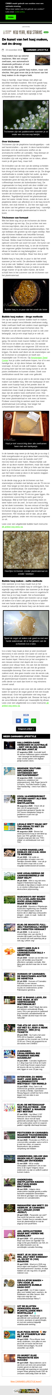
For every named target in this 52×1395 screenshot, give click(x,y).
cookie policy (19, 12)
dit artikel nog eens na (12, 527)
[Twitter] (26, 721)
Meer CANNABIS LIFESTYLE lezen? (26, 1381)
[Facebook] (18, 721)
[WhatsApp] (33, 721)
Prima (11, 17)
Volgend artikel (25, 729)
